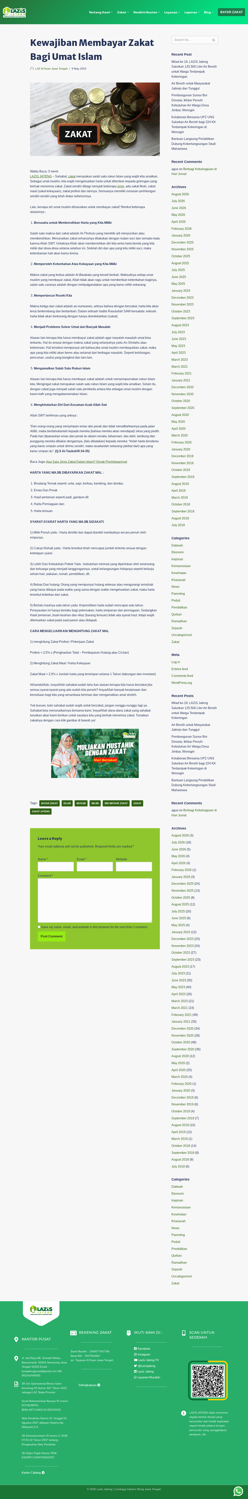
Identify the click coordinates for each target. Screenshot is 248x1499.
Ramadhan (179, 621)
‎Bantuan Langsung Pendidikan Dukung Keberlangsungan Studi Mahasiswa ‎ (193, 143)
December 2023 (182, 297)
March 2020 (179, 435)
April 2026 (178, 221)
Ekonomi (177, 552)
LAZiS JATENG (41, 176)
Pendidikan (179, 607)
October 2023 (180, 311)
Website (121, 859)
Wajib (95, 803)
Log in (175, 662)
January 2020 (180, 449)
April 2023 (178, 352)
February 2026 (181, 228)
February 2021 (181, 373)
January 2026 (180, 235)
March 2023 (179, 359)
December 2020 (182, 387)
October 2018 (180, 504)
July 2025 (178, 270)
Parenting (178, 593)
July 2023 (178, 332)
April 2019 (178, 490)
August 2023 (180, 325)
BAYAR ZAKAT (231, 12)
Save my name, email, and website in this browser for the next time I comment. (94, 927)
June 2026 (178, 208)
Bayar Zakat (49, 803)
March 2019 (179, 497)
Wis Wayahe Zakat (116, 803)
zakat (72, 176)
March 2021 (179, 366)
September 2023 (182, 318)
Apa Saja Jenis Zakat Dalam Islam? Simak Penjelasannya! (86, 461)
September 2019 (182, 476)
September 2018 (182, 511)
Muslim (81, 803)
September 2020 (182, 408)
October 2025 (180, 256)
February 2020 (181, 442)
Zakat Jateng (41, 811)
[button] (112, 12)
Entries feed (179, 669)
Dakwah (177, 545)
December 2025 (182, 242)
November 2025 (182, 249)
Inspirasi (177, 559)
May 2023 (178, 346)
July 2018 (178, 525)
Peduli (175, 600)
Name (43, 859)
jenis (120, 186)
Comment (45, 875)
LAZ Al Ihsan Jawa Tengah (51, 68)
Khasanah (178, 580)
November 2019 (182, 463)
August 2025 (180, 263)
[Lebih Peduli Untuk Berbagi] (14, 12)
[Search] (213, 40)
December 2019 (182, 456)
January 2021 (180, 380)
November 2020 (182, 394)
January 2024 (180, 290)
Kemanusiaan (181, 566)
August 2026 (180, 194)
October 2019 (180, 470)
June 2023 (178, 339)
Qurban (176, 614)
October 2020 (180, 401)
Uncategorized (181, 635)
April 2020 (178, 428)
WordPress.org (181, 682)
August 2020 (180, 414)
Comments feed (182, 675)
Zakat (137, 803)
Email (82, 859)
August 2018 (180, 518)
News (175, 586)
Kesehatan (178, 573)
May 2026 (178, 214)
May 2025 (178, 283)
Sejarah (176, 628)
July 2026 (178, 201)
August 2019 (180, 483)
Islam (67, 803)
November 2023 (182, 304)
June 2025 (178, 277)
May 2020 (178, 421)
